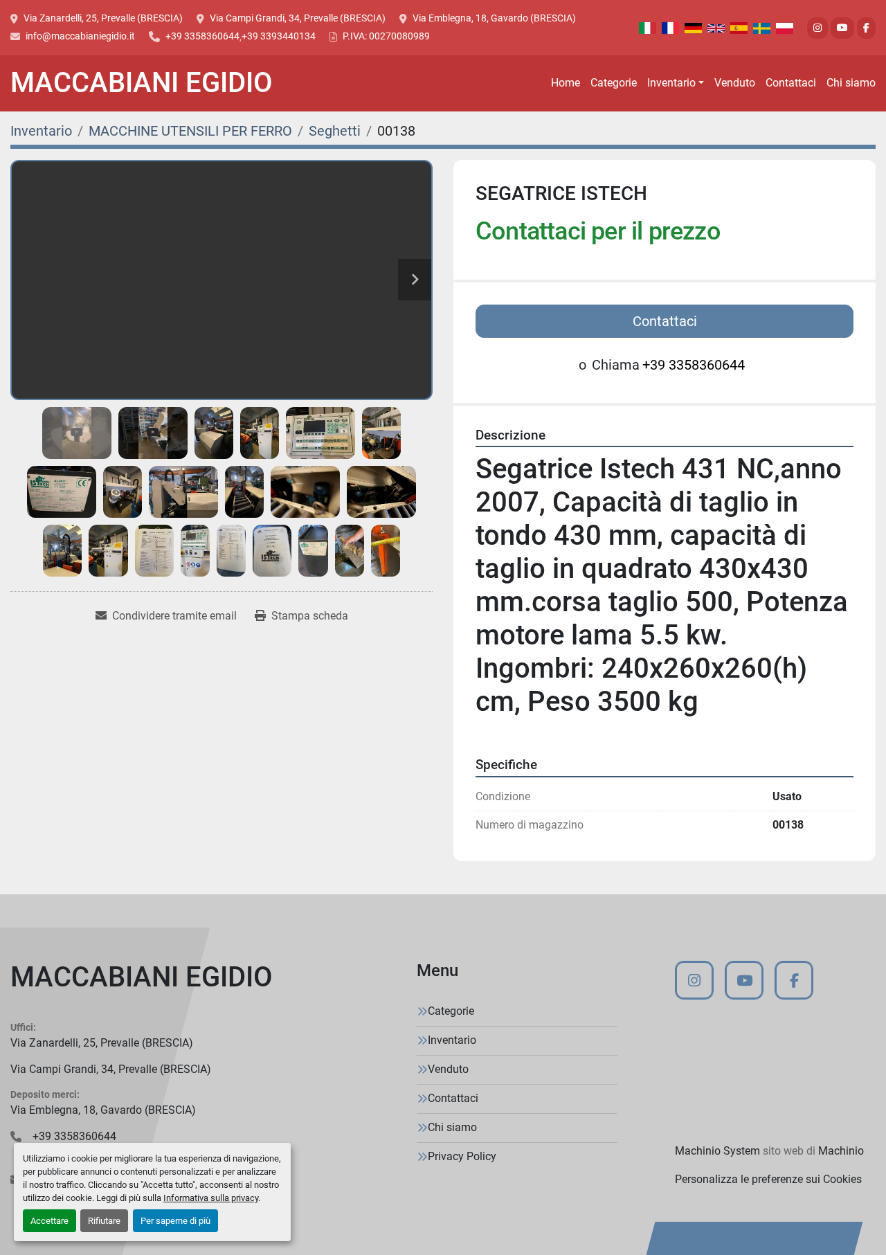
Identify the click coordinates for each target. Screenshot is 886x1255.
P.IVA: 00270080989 (386, 36)
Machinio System (717, 1150)
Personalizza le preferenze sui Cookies (768, 1179)
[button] (675, 83)
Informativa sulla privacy (210, 1198)
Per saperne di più (175, 1221)
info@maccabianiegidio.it (80, 36)
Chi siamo (851, 82)
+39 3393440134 (279, 36)
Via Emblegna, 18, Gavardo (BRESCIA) (494, 18)
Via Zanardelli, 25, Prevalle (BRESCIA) (103, 18)
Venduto (734, 82)
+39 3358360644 (202, 36)
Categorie (613, 82)
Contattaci (791, 82)
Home (565, 82)
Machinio (841, 1150)
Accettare (49, 1221)
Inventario (671, 82)
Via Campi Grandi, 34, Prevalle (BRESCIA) (298, 18)
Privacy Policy (462, 1156)
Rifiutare (104, 1221)
